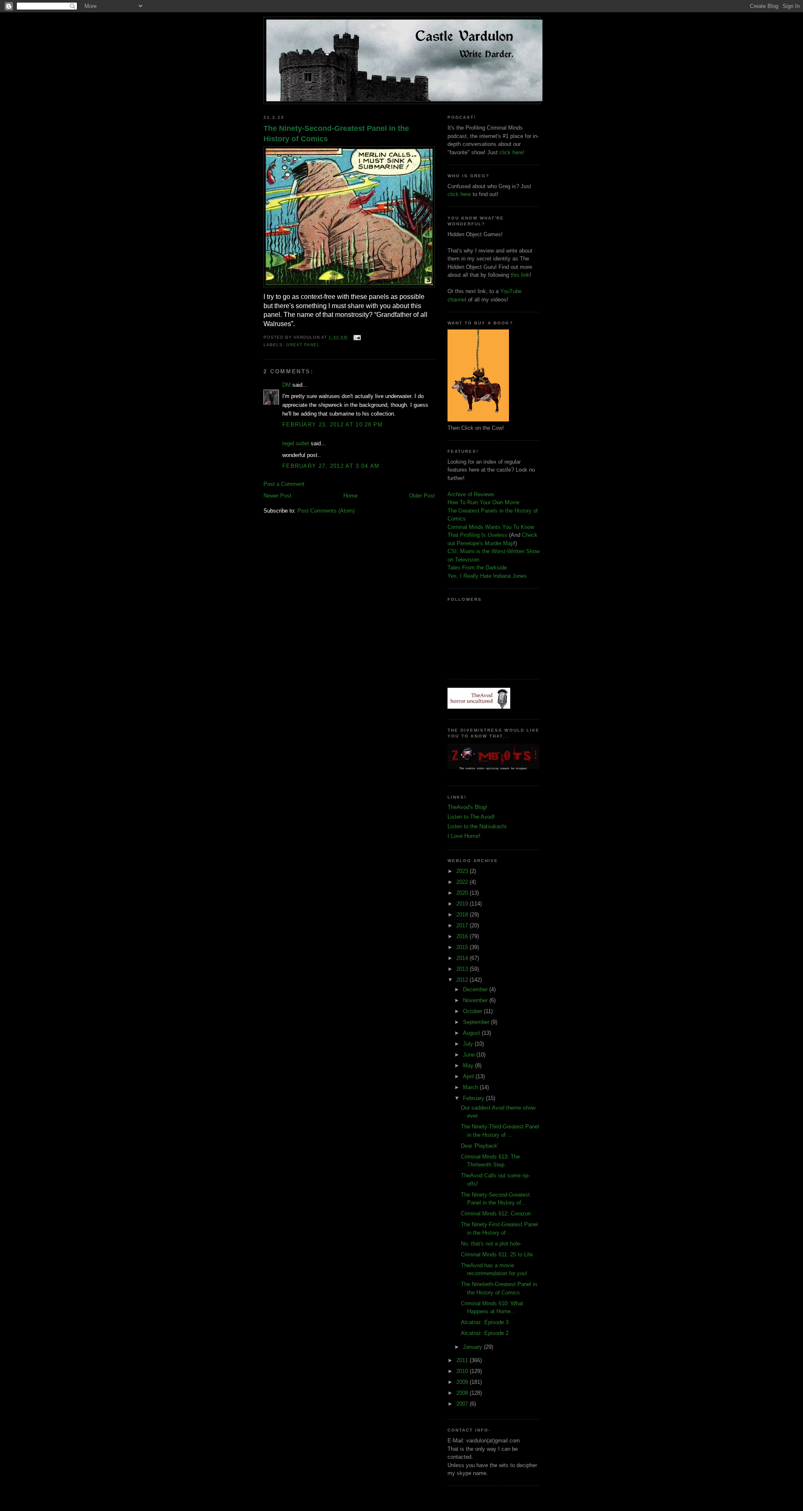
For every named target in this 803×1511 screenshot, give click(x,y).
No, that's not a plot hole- (491, 1243)
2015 (463, 947)
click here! (511, 152)
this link (520, 275)
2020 (463, 893)
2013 (463, 969)
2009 (463, 1382)
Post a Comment (283, 484)
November (476, 1000)
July (469, 1044)
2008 (463, 1393)
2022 (463, 882)
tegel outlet (295, 443)
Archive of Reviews (471, 494)
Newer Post (277, 496)
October (473, 1011)
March (471, 1087)
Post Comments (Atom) (326, 511)
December (476, 989)
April (469, 1076)
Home (350, 496)
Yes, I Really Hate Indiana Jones (487, 576)
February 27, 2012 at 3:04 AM (330, 466)
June (469, 1055)
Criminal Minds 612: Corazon (496, 1213)
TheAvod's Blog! (467, 807)
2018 (463, 914)
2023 (463, 871)
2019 (463, 904)
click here (459, 194)
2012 (463, 980)
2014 (463, 958)
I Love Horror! (464, 836)
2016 (463, 936)
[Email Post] (355, 337)
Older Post (422, 496)
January (473, 1347)
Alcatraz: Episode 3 (485, 1322)
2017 (463, 925)
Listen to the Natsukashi (477, 826)
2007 (463, 1404)
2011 (463, 1360)
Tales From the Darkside (477, 567)
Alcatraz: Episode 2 (485, 1333)
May (469, 1065)
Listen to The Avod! (471, 817)
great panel (303, 344)
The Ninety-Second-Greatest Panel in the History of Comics (336, 133)
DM (286, 385)
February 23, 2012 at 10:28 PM (332, 424)
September (477, 1022)
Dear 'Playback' (479, 1146)
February (474, 1098)
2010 (463, 1371)
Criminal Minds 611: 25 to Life (497, 1254)
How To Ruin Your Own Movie (483, 502)
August (472, 1033)
